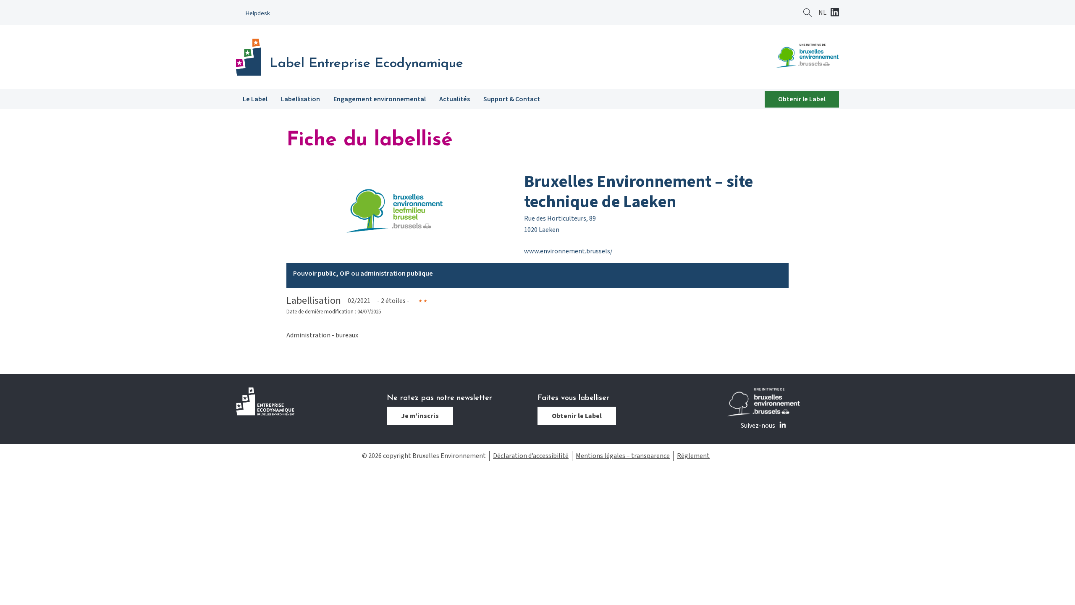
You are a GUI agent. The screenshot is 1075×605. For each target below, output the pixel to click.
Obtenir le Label (802, 99)
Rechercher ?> (807, 12)
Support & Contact (511, 99)
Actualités (454, 99)
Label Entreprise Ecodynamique (366, 64)
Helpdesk (258, 13)
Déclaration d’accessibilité (531, 455)
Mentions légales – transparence (623, 455)
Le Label (255, 99)
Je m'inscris (420, 416)
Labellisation (300, 99)
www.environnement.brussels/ (568, 251)
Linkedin (835, 13)
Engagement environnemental (379, 99)
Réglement (693, 455)
